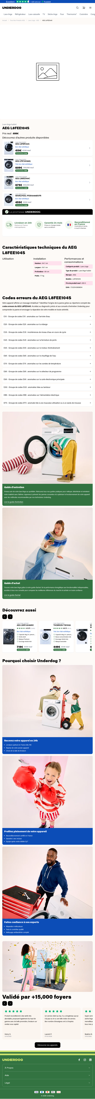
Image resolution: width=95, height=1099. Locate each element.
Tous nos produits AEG (17, 20)
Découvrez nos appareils (48, 1045)
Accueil (4, 20)
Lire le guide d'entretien (13, 502)
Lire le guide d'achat (12, 595)
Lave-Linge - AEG (33, 20)
